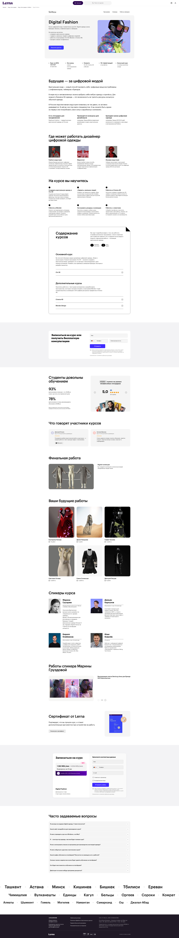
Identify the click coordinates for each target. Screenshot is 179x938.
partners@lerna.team (54, 927)
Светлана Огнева (54, 578)
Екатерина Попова (55, 540)
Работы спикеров (124, 12)
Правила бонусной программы (78, 923)
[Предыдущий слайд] (95, 392)
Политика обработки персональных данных (81, 920)
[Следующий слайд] (126, 392)
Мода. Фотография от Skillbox (24, 7)
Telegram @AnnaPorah (54, 925)
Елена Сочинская (83, 578)
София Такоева (110, 540)
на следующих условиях (110, 791)
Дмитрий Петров (110, 578)
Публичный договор (75, 917)
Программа (106, 12)
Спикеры (114, 12)
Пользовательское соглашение (78, 925)
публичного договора (107, 355)
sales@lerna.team (53, 921)
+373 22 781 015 (53, 917)
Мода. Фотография (12, 7)
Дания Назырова (82, 540)
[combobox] (92, 341)
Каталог (4, 7)
